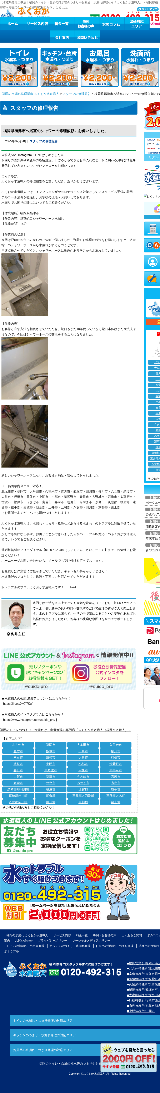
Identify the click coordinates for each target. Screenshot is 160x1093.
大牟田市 (83, 744)
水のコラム (112, 23)
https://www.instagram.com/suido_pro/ (29, 719)
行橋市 (115, 757)
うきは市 (83, 776)
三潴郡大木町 (115, 795)
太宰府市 (115, 770)
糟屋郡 (50, 789)
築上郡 (115, 802)
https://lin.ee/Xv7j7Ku (17, 703)
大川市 (83, 757)
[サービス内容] (30, 23)
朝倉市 (50, 783)
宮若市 (115, 776)
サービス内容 (37, 23)
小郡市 (83, 764)
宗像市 (83, 770)
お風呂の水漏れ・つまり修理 (115, 946)
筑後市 (50, 757)
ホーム (12, 23)
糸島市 (115, 783)
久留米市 (115, 744)
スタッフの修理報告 (77, 94)
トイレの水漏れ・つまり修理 (25, 946)
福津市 (50, 776)
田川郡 (50, 802)
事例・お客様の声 (87, 23)
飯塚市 (50, 751)
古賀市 (18, 776)
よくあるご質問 (131, 935)
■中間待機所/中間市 (141, 1011)
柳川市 (115, 751)
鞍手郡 (115, 789)
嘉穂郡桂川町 (18, 795)
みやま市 (83, 783)
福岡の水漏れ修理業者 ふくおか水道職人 (30, 94)
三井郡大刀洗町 (83, 795)
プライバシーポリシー (52, 940)
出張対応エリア (137, 23)
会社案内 (62, 36)
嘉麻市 (18, 783)
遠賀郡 (83, 789)
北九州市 (18, 744)
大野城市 (50, 770)
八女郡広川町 (18, 802)
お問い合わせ (87, 36)
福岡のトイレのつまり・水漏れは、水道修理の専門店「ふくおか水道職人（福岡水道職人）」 (65, 730)
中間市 (50, 764)
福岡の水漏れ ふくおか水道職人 (27, 935)
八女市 (18, 757)
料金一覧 (62, 23)
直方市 (18, 751)
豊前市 (18, 764)
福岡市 (50, 744)
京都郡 (83, 802)
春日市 (18, 770)
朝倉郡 (50, 795)
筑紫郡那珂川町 (18, 789)
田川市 (83, 751)
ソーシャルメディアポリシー (91, 940)
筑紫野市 (115, 764)
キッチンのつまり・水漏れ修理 (70, 946)
